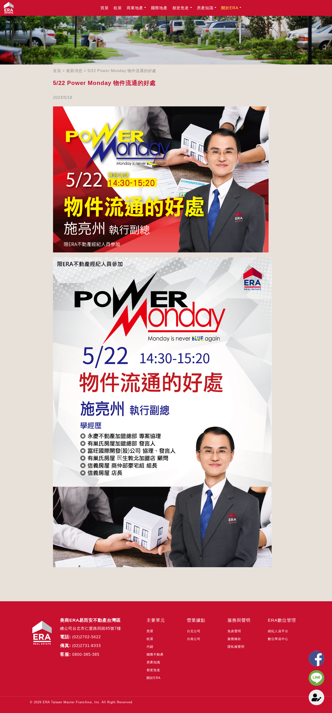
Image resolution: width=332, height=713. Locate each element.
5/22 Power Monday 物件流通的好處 (121, 71)
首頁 (57, 71)
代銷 (150, 646)
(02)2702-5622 (86, 637)
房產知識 (205, 8)
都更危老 (180, 8)
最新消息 (74, 71)
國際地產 (159, 8)
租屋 (118, 8)
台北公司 (194, 631)
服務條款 (234, 639)
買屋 (104, 8)
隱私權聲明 (236, 646)
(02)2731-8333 (86, 646)
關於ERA (229, 8)
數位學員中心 (278, 639)
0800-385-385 (85, 654)
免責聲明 (234, 631)
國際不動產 (155, 654)
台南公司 (194, 639)
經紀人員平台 (278, 631)
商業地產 (135, 8)
